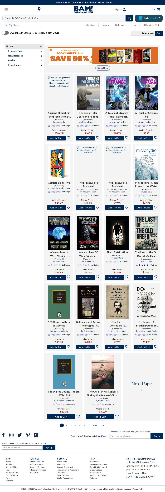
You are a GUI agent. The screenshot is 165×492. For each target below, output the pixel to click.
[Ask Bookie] (149, 18)
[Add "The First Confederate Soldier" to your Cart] (117, 347)
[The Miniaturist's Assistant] (88, 163)
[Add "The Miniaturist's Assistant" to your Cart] (88, 207)
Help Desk (94, 461)
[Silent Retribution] (117, 232)
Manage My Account (98, 464)
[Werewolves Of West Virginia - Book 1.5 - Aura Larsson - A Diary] (88, 232)
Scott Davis (60, 122)
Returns (93, 478)
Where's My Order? (98, 475)
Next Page (141, 386)
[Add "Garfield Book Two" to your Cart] (59, 207)
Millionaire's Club (151, 25)
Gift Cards (120, 25)
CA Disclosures (124, 489)
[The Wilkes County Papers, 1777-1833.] (64, 372)
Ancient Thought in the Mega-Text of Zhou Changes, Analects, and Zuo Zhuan (59, 114)
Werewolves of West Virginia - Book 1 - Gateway (59, 254)
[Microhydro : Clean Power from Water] (146, 163)
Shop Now (102, 68)
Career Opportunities (66, 467)
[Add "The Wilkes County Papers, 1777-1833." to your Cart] (64, 416)
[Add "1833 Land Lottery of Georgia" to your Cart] (59, 347)
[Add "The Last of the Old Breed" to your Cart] (146, 277)
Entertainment (12, 475)
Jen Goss (142, 331)
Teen (8, 470)
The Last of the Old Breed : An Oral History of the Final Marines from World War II (146, 254)
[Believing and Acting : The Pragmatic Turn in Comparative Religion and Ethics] (88, 302)
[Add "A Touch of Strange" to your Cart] (117, 138)
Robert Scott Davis (60, 331)
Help (134, 25)
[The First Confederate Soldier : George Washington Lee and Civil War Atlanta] (117, 302)
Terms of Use (111, 489)
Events (105, 25)
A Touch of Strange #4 (146, 114)
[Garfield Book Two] (59, 163)
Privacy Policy (138, 489)
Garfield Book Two (59, 182)
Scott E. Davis (104, 400)
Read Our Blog (63, 475)
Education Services (37, 470)
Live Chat (101, 436)
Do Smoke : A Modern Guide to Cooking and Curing (146, 323)
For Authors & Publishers (68, 470)
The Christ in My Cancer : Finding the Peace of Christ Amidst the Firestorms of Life (103, 393)
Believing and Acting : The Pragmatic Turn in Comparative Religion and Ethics (88, 323)
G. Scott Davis (89, 331)
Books (8, 461)
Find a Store (62, 461)
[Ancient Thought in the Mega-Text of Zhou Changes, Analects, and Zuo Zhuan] (59, 93)
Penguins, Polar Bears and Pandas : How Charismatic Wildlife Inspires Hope (88, 114)
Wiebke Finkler (86, 122)
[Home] (82, 9)
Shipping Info (95, 472)
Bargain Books (12, 472)
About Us (61, 464)
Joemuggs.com (97, 489)
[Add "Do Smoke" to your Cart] (146, 347)
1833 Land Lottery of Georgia (59, 323)
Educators (90, 25)
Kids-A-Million (12, 467)
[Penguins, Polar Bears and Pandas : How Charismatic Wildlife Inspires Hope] (88, 93)
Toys (8, 478)
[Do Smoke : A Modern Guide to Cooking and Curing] (146, 302)
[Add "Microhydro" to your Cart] (146, 207)
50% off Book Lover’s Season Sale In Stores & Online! (84, 2)
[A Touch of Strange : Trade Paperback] (117, 93)
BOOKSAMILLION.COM (78, 489)
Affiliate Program (36, 464)
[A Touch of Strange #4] (146, 93)
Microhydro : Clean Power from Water (146, 184)
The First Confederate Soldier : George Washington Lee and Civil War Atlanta (117, 323)
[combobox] (70, 18)
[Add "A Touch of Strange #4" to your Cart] (146, 138)
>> (102, 425)
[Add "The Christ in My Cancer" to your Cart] (103, 416)
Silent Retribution (117, 252)
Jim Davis (54, 188)
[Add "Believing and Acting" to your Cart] (88, 347)
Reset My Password (98, 467)
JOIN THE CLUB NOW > (140, 476)
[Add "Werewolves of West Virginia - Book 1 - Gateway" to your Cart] (59, 277)
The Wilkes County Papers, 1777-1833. (64, 393)
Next (95, 425)
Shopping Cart (96, 470)
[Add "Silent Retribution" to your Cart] (117, 277)
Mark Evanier (64, 188)
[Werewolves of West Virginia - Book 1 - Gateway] (59, 232)
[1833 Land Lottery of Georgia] (59, 302)
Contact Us (62, 472)
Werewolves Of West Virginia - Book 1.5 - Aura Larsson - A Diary (88, 254)
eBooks (9, 464)
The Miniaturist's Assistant (88, 184)
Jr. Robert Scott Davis (65, 400)
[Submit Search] (129, 18)
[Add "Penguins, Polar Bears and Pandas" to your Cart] (88, 138)
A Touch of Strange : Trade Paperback (117, 114)
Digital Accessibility (65, 478)
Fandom (9, 480)
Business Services (37, 467)
